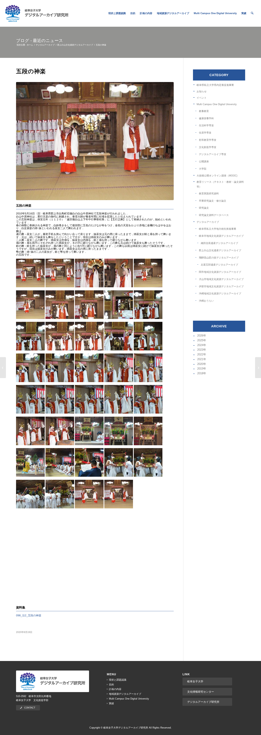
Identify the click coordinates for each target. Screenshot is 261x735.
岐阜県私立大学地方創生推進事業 (217, 228)
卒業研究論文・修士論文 (212, 200)
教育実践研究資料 (209, 193)
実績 (111, 703)
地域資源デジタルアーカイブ (125, 693)
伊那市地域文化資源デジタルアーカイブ (221, 286)
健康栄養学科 (206, 118)
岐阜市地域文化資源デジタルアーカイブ (221, 235)
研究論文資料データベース (214, 215)
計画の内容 (115, 689)
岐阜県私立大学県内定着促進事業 (215, 85)
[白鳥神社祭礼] (3, 367)
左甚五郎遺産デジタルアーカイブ (219, 264)
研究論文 (204, 207)
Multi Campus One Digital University (217, 104)
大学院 (202, 168)
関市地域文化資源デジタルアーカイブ (220, 271)
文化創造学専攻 (207, 147)
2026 (200, 335)
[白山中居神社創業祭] (258, 367)
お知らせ (202, 91)
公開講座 (204, 161)
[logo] (36, 13)
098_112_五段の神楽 (28, 615)
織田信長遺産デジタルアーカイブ (219, 243)
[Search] (252, 13)
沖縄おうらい (206, 300)
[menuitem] (117, 13)
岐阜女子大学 (195, 681)
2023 (200, 349)
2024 (200, 345)
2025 (200, 340)
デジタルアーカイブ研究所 (203, 701)
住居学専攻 (205, 132)
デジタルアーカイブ (208, 222)
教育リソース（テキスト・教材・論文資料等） (220, 184)
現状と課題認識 (117, 679)
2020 (200, 363)
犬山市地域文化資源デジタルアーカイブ (221, 279)
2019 (200, 368)
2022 (200, 354)
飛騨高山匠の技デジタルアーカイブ (219, 257)
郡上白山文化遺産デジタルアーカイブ (220, 250)
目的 (111, 684)
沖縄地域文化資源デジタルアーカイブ (220, 293)
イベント (202, 97)
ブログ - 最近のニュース (39, 40)
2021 (200, 359)
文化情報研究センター (200, 691)
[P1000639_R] (95, 141)
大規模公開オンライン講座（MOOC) (217, 175)
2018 (200, 373)
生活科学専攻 (206, 125)
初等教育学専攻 (207, 139)
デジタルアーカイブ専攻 (212, 154)
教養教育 (204, 111)
